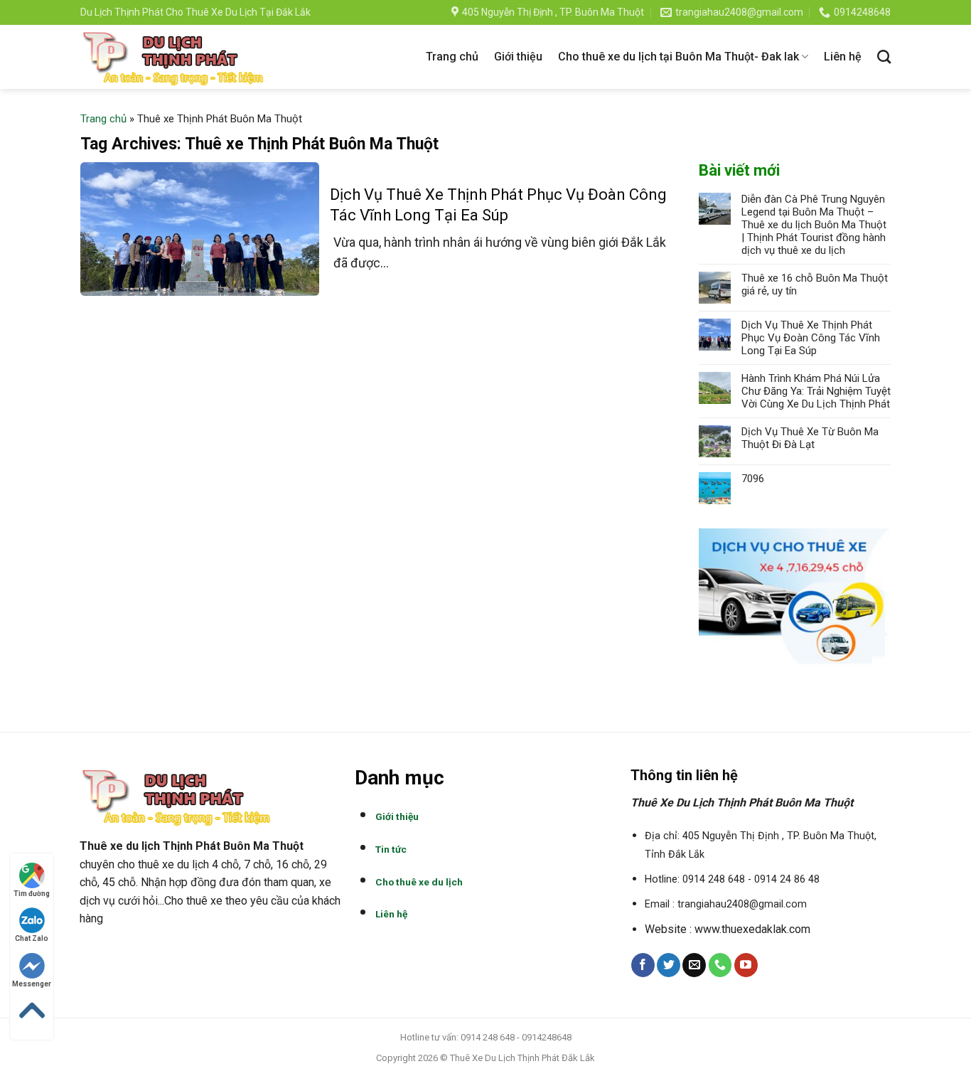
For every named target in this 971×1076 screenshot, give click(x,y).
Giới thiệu (518, 56)
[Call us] (720, 965)
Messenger (31, 984)
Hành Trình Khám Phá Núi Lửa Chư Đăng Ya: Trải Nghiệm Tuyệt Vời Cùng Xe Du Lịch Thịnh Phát (816, 391)
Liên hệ (843, 56)
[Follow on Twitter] (668, 965)
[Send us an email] (694, 965)
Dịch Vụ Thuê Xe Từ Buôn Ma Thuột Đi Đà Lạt (810, 438)
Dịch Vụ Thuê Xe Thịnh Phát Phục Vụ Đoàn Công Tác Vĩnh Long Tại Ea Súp (810, 338)
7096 (752, 478)
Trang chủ (452, 56)
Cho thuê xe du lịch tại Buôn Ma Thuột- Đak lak (678, 56)
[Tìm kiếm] (884, 56)
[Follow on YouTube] (746, 965)
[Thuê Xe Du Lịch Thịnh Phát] (173, 57)
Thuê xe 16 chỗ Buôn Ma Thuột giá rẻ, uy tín (814, 284)
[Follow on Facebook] (643, 965)
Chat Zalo (31, 938)
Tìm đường (32, 893)
